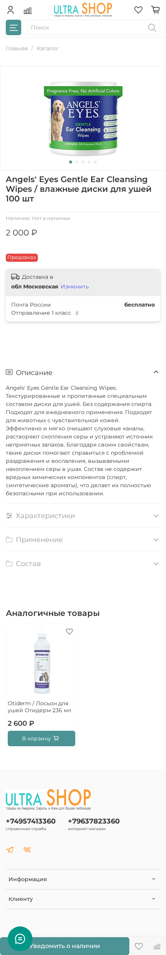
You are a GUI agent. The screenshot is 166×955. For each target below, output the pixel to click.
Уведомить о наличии (64, 946)
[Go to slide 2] (76, 162)
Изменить (75, 286)
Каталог (48, 48)
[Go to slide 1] (70, 162)
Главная (17, 48)
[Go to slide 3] (83, 162)
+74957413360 (31, 821)
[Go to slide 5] (95, 162)
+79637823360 (94, 821)
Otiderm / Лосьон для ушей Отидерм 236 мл (39, 707)
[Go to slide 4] (89, 162)
